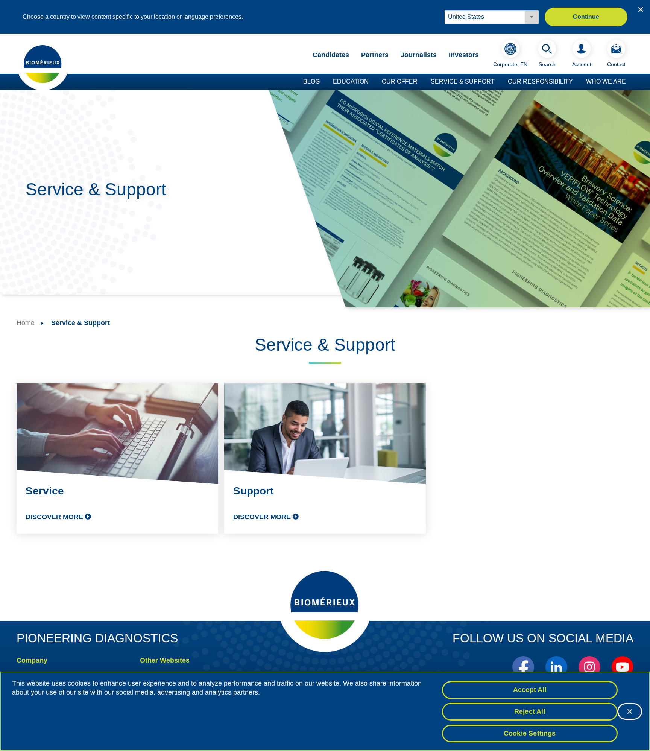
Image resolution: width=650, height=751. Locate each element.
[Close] (629, 711)
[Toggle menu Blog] (323, 82)
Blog (311, 81)
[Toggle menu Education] (372, 82)
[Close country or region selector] (640, 9)
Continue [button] (586, 17)
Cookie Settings (530, 733)
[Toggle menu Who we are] (629, 82)
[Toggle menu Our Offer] (421, 82)
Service (45, 491)
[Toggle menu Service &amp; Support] (498, 82)
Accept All (530, 689)
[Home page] (43, 63)
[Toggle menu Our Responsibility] (576, 82)
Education (351, 81)
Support (253, 491)
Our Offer (400, 81)
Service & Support (463, 81)
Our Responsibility (540, 81)
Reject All (529, 711)
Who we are (606, 81)
